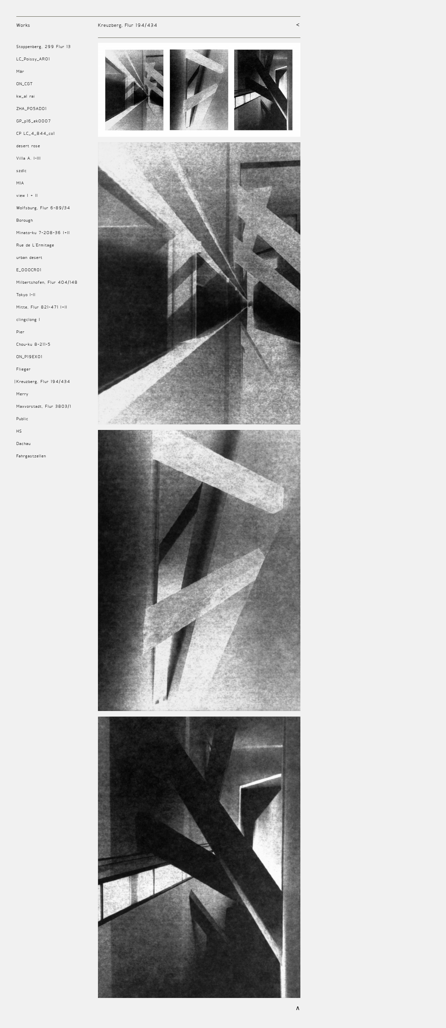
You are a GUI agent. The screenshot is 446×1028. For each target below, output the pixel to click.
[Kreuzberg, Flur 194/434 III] (199, 860)
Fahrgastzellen (31, 455)
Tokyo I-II (26, 294)
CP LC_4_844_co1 (35, 133)
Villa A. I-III (28, 158)
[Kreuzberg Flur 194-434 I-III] (199, 92)
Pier (20, 331)
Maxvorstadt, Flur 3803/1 (43, 406)
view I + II (27, 195)
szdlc (21, 170)
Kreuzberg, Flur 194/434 (43, 381)
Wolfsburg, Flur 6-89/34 (43, 207)
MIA (20, 183)
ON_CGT (24, 83)
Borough (24, 220)
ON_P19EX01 (29, 356)
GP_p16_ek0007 (33, 121)
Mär (20, 71)
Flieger (23, 369)
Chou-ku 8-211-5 (33, 344)
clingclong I (28, 319)
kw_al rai (25, 96)
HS (19, 431)
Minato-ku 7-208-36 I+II (43, 232)
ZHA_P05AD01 (31, 108)
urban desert (29, 257)
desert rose (28, 145)
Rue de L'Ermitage (35, 245)
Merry (22, 393)
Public (22, 418)
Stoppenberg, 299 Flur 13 (43, 46)
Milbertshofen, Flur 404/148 (47, 282)
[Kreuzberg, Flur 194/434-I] (199, 286)
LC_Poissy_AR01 (33, 58)
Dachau (23, 443)
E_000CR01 (28, 269)
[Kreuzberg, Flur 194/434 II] (199, 573)
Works (23, 25)
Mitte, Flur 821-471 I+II (41, 307)
